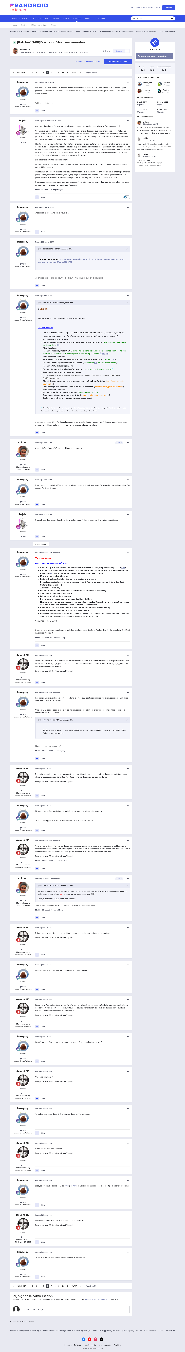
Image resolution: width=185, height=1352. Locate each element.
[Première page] (13, 72)
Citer (43, 111)
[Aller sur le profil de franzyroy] (23, 91)
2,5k (24, 465)
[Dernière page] (80, 72)
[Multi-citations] (37, 110)
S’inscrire (168, 8)
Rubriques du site (40, 18)
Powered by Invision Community (92, 1348)
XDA (123, 568)
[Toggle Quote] (39, 249)
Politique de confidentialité (85, 1345)
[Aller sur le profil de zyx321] (160, 84)
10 (63, 72)
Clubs (53, 25)
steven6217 (22, 655)
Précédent (21, 72)
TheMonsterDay (169, 90)
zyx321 (167, 83)
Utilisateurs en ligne (39, 25)
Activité (88, 18)
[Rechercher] (172, 18)
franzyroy (22, 82)
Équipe (24, 25)
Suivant (73, 72)
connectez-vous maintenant (96, 1299)
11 (67, 72)
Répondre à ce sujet (118, 61)
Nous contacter (105, 1345)
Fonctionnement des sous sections (152, 56)
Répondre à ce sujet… (35, 1309)
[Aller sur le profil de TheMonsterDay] (159, 91)
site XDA (73, 1186)
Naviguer (77, 18)
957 (24, 143)
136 (24, 677)
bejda (22, 120)
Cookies (117, 1345)
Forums (13, 25)
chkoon (26, 49)
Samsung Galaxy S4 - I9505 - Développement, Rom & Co (64, 52)
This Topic (162, 18)
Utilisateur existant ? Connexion (145, 8)
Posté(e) (44, 82)
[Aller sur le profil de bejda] (23, 129)
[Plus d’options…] (127, 82)
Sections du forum (60, 18)
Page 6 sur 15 (91, 72)
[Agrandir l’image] (104, 353)
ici (51, 573)
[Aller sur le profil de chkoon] (15, 51)
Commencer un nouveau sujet (87, 61)
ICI (58, 345)
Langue (67, 1345)
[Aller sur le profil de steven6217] (23, 664)
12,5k (24, 104)
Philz (67, 1186)
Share (107, 51)
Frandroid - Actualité (20, 18)
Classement (100, 18)
